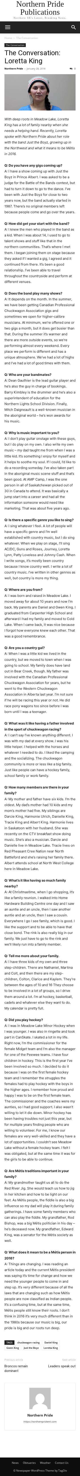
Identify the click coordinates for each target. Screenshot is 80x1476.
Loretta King (51, 1347)
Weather (45, 1463)
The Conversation (27, 38)
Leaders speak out (62, 1366)
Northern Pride (13, 68)
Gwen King (12, 1347)
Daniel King (51, 1342)
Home (8, 38)
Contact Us (61, 1463)
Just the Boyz (31, 1347)
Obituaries (29, 1463)
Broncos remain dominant (16, 1368)
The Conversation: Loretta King (32, 57)
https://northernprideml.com (40, 1421)
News (15, 1463)
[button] (7, 27)
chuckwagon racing (28, 1342)
